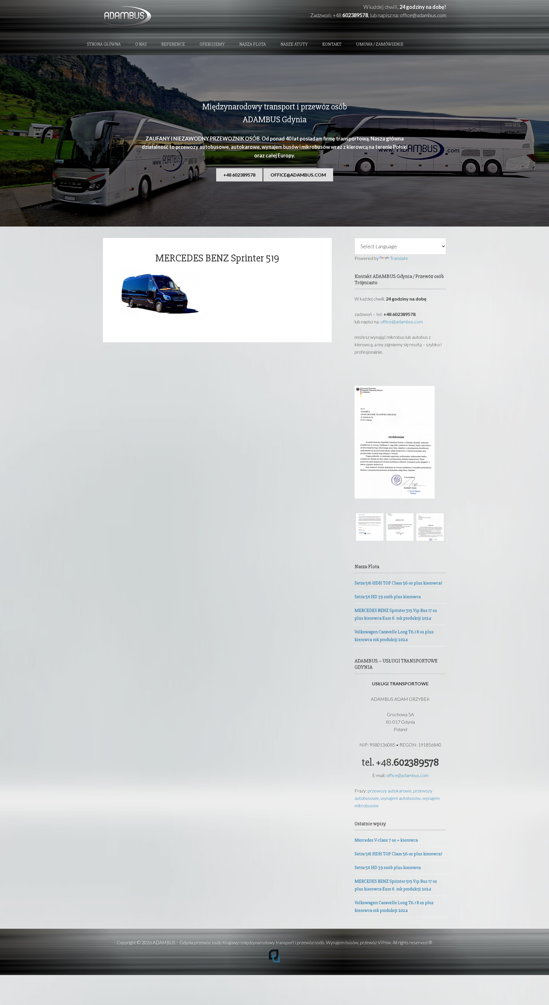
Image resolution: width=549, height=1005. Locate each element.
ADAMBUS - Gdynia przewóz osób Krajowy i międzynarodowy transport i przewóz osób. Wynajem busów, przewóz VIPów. (154, 17)
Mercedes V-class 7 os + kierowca (386, 840)
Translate (399, 258)
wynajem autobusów (401, 798)
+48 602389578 (239, 174)
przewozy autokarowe (389, 790)
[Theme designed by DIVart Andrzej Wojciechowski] (274, 961)
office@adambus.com (423, 15)
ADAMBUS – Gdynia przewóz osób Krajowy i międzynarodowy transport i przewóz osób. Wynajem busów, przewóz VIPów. (272, 942)
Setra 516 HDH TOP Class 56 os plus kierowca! (398, 583)
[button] (370, 528)
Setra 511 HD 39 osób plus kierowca (388, 597)
